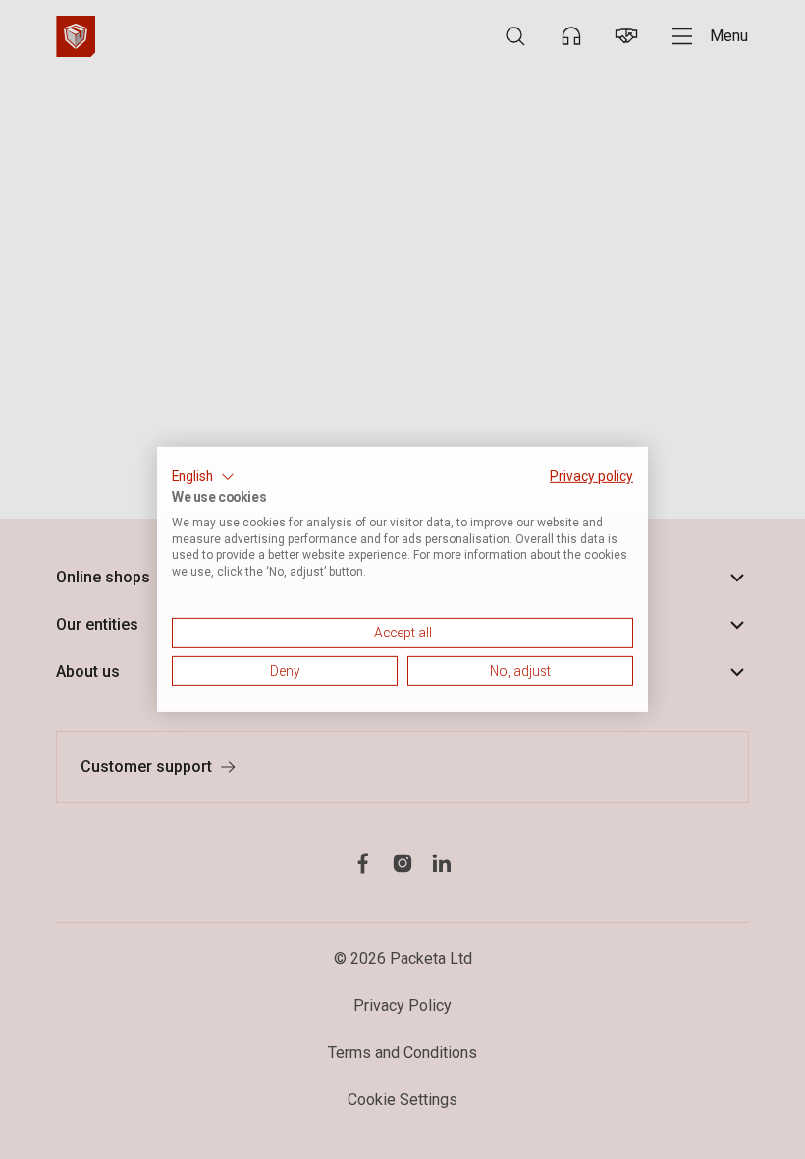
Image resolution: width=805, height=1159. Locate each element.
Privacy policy (591, 476)
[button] (203, 477)
